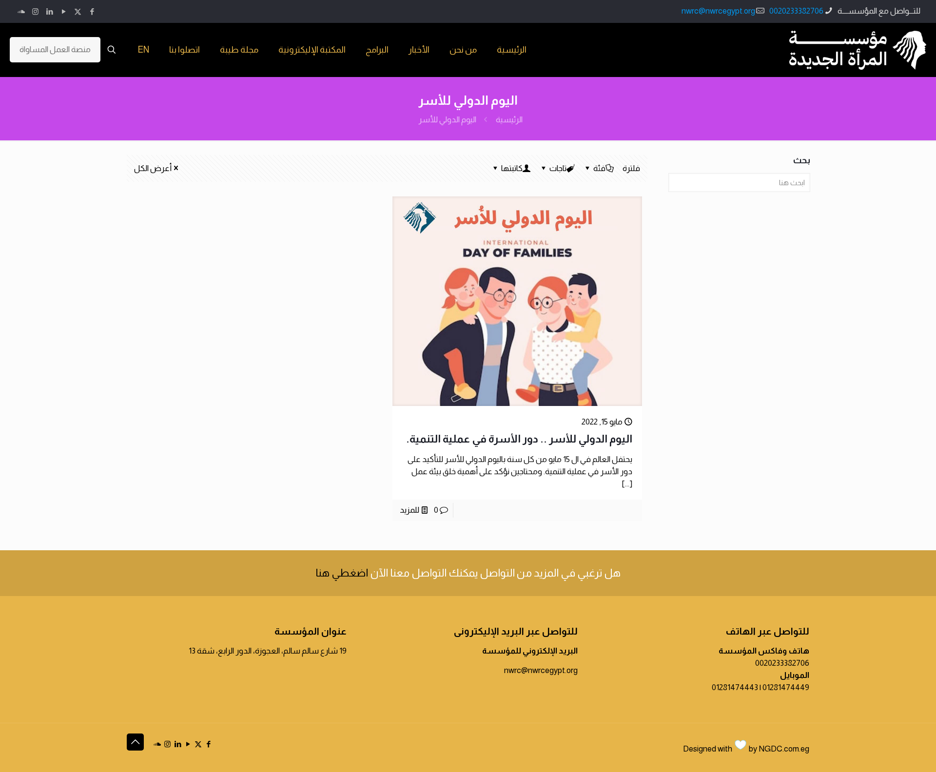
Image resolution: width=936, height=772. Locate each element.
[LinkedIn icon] (49, 11)
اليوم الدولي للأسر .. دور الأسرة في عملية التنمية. (519, 439)
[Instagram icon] (35, 11)
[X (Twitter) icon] (77, 11)
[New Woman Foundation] (857, 50)
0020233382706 (796, 11)
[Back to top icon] (135, 742)
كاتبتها (512, 168)
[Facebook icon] (92, 11)
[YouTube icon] (63, 11)
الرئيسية (509, 119)
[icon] (21, 11)
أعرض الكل (153, 168)
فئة (599, 168)
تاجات (557, 168)
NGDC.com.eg (784, 748)
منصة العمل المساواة (55, 49)
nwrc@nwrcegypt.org (718, 11)
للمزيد (409, 510)
